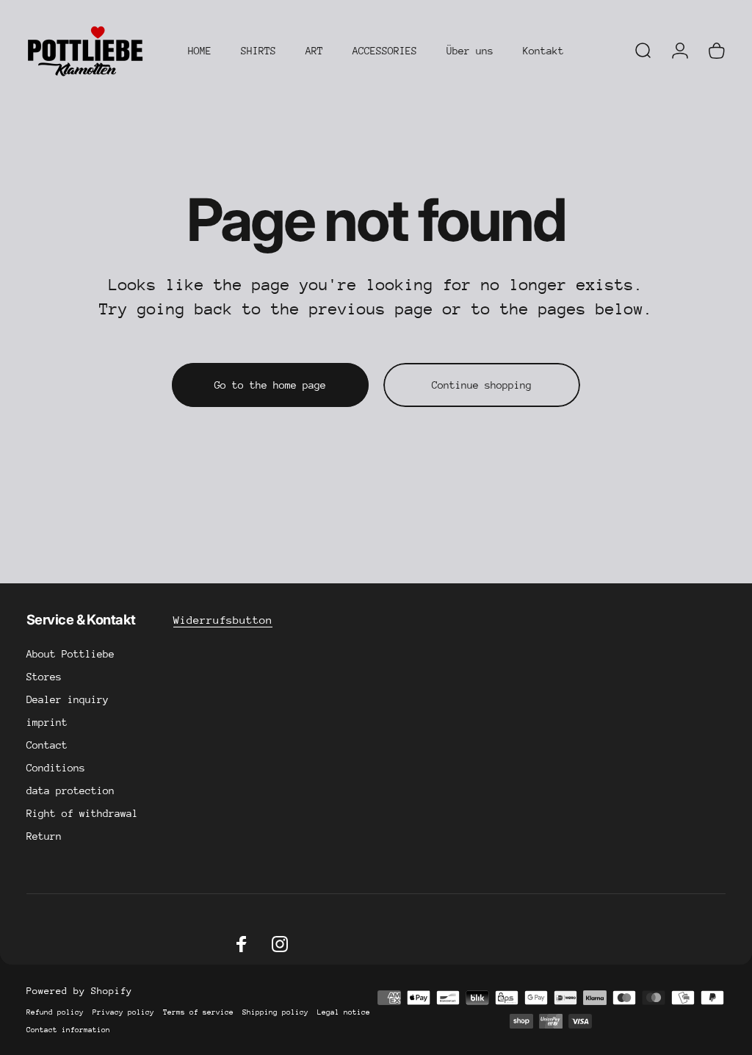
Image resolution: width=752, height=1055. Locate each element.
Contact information (68, 1030)
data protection (70, 790)
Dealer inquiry (67, 699)
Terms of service (198, 1012)
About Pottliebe (70, 654)
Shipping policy (275, 1012)
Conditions (55, 768)
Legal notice (343, 1012)
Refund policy (55, 1012)
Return (44, 836)
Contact (47, 745)
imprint (47, 722)
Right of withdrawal (82, 813)
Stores (44, 677)
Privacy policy (123, 1012)
